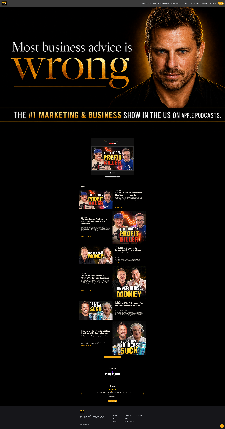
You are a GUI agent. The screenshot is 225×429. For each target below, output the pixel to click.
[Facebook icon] (138, 415)
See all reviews (112, 401)
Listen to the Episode (86, 236)
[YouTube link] (192, 3)
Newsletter (156, 3)
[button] (92, 158)
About (114, 418)
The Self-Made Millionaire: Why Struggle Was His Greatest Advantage (128, 248)
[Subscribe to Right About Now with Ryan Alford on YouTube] (112, 143)
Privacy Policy (197, 3)
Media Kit (221, 3)
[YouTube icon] (141, 415)
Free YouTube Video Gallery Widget (112, 176)
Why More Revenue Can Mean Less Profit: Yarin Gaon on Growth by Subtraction (94, 221)
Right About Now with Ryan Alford (112, 140)
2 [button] (112, 172)
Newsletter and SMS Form (208, 3)
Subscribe (185, 3)
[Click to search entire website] (216, 3)
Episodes (148, 3)
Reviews (178, 3)
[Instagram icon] (136, 415)
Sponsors (172, 3)
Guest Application (164, 3)
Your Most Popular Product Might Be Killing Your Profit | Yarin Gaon (128, 193)
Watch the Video (118, 207)
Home (143, 3)
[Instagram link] (190, 3)
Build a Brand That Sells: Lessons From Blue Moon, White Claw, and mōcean (129, 304)
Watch (114, 416)
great (112, 391)
